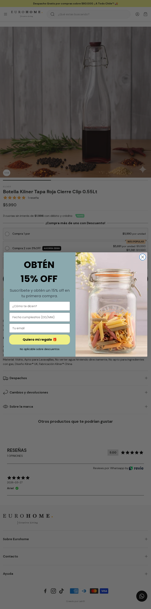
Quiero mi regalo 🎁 (40, 339)
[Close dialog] (142, 257)
